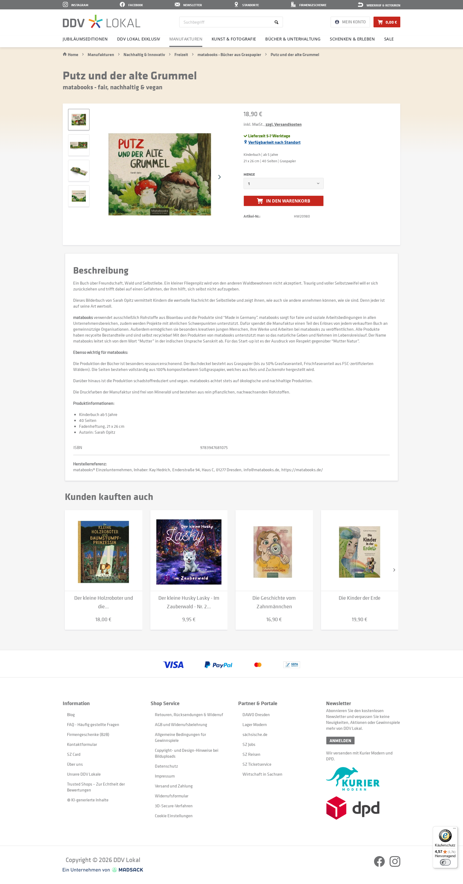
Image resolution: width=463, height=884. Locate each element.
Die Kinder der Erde (359, 598)
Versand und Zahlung (174, 786)
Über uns (75, 764)
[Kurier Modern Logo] (363, 779)
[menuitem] (231, 22)
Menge (249, 174)
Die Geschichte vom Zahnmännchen (274, 602)
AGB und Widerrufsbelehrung (181, 724)
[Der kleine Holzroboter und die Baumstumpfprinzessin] (103, 550)
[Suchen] (277, 22)
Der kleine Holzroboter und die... (103, 602)
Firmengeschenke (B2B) (88, 734)
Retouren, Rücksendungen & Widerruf (189, 714)
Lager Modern (254, 724)
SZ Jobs (248, 744)
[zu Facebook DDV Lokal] (380, 865)
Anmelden (340, 740)
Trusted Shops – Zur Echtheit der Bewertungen (96, 787)
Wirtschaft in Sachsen (262, 774)
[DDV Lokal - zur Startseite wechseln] (101, 21)
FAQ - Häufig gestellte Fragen (93, 724)
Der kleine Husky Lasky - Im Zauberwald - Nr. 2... (188, 602)
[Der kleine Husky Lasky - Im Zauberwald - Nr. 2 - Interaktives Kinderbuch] (189, 550)
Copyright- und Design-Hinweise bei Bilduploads (186, 753)
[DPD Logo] (363, 808)
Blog (71, 714)
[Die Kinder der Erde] (359, 550)
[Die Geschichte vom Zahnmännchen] (274, 550)
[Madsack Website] (103, 869)
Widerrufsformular (171, 796)
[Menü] (454, 829)
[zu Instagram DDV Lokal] (395, 865)
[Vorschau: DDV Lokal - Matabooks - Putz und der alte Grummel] (78, 145)
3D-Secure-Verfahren (174, 806)
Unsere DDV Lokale (84, 774)
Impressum (165, 776)
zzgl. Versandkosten (284, 124)
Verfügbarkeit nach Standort (274, 142)
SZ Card (73, 754)
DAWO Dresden (256, 714)
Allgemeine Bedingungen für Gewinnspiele (180, 737)
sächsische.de (254, 734)
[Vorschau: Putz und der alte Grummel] (78, 119)
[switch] (445, 862)
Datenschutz (166, 766)
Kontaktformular (82, 744)
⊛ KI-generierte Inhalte (88, 800)
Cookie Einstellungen (174, 816)
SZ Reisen (251, 754)
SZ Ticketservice (256, 764)
